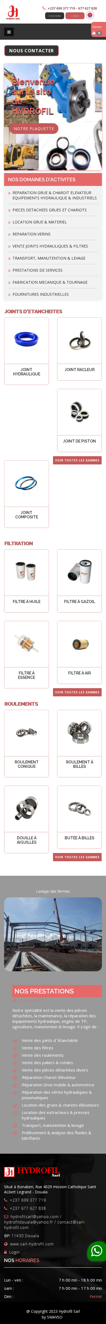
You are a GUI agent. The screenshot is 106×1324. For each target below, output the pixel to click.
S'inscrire (55, 15)
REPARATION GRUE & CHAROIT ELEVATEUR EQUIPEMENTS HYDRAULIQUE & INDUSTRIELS (55, 195)
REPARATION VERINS (32, 234)
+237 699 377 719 (28, 1200)
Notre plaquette (34, 128)
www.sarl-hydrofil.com (32, 1244)
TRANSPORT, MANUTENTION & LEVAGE (49, 258)
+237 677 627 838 (28, 1208)
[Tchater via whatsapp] (96, 1251)
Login (75, 15)
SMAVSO (55, 1317)
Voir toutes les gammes (77, 460)
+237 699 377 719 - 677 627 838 (72, 8)
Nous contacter (31, 51)
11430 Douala (25, 1235)
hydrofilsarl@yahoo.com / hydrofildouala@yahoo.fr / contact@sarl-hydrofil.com (44, 1222)
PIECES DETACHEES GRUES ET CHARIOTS (50, 209)
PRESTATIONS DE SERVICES (38, 270)
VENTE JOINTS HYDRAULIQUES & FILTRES (50, 246)
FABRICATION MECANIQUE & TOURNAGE (50, 282)
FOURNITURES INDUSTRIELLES (41, 294)
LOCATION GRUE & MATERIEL (40, 222)
